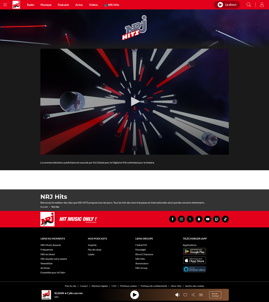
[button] (134, 101)
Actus (79, 4)
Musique (46, 4)
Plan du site (70, 286)
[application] (134, 102)
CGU (114, 286)
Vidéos (93, 4)
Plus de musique (215, 294)
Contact (84, 286)
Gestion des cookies (194, 286)
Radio (30, 4)
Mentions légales (100, 286)
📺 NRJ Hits (111, 4)
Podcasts (63, 4)
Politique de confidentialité (154, 286)
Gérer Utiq (176, 286)
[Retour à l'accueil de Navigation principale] (16, 5)
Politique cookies (128, 286)
